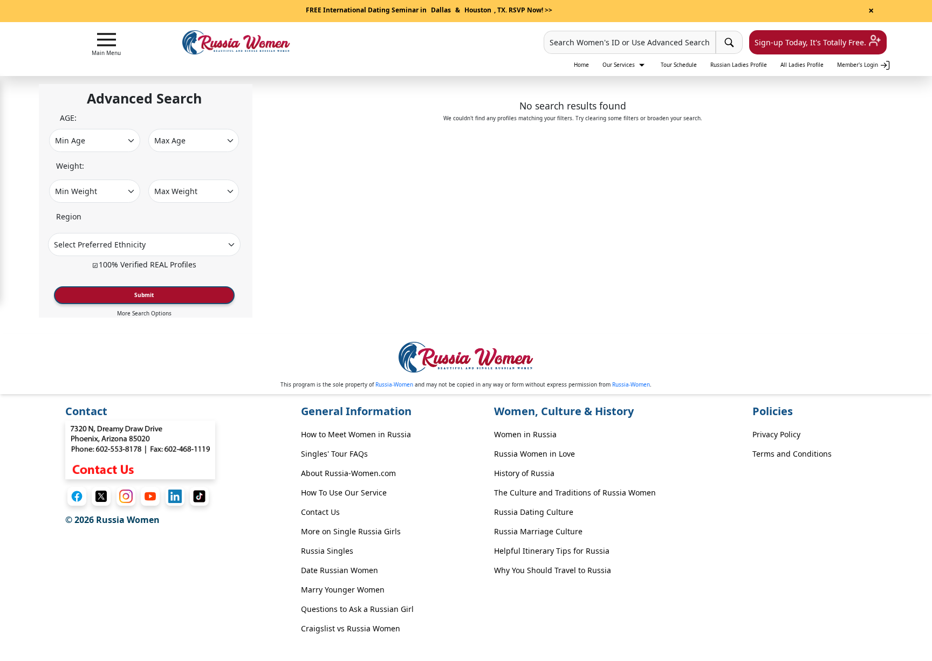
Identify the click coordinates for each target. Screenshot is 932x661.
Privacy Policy (776, 434)
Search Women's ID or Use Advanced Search (630, 42)
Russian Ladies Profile (738, 64)
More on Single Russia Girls (351, 531)
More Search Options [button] (144, 313)
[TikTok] (199, 496)
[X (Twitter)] (101, 496)
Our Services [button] (619, 64)
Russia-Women (394, 384)
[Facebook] (76, 496)
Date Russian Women (339, 570)
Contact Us (320, 512)
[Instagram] (125, 496)
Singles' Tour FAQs (334, 454)
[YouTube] (150, 496)
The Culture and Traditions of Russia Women (575, 492)
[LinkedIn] (175, 496)
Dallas (441, 10)
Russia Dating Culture (533, 512)
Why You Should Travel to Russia (552, 570)
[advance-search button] (729, 42)
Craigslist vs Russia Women (350, 628)
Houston (477, 10)
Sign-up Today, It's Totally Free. (811, 42)
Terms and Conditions (792, 454)
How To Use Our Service (344, 492)
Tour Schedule (679, 64)
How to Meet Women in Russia (356, 434)
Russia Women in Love (534, 454)
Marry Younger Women (343, 589)
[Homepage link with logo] (466, 357)
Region (68, 216)
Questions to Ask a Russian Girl (357, 609)
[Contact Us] (140, 449)
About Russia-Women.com (348, 473)
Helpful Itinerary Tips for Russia (551, 551)
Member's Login (858, 64)
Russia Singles (327, 551)
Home (581, 64)
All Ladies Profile (802, 64)
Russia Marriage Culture (538, 531)
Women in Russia (525, 434)
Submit (144, 295)
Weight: (70, 166)
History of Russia (524, 473)
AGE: (68, 118)
